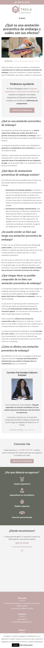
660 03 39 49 (23, 2)
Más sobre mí (29, 430)
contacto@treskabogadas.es (22, 547)
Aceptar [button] (15, 645)
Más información (26, 645)
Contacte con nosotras (22, 110)
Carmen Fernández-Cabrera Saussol (27, 61)
